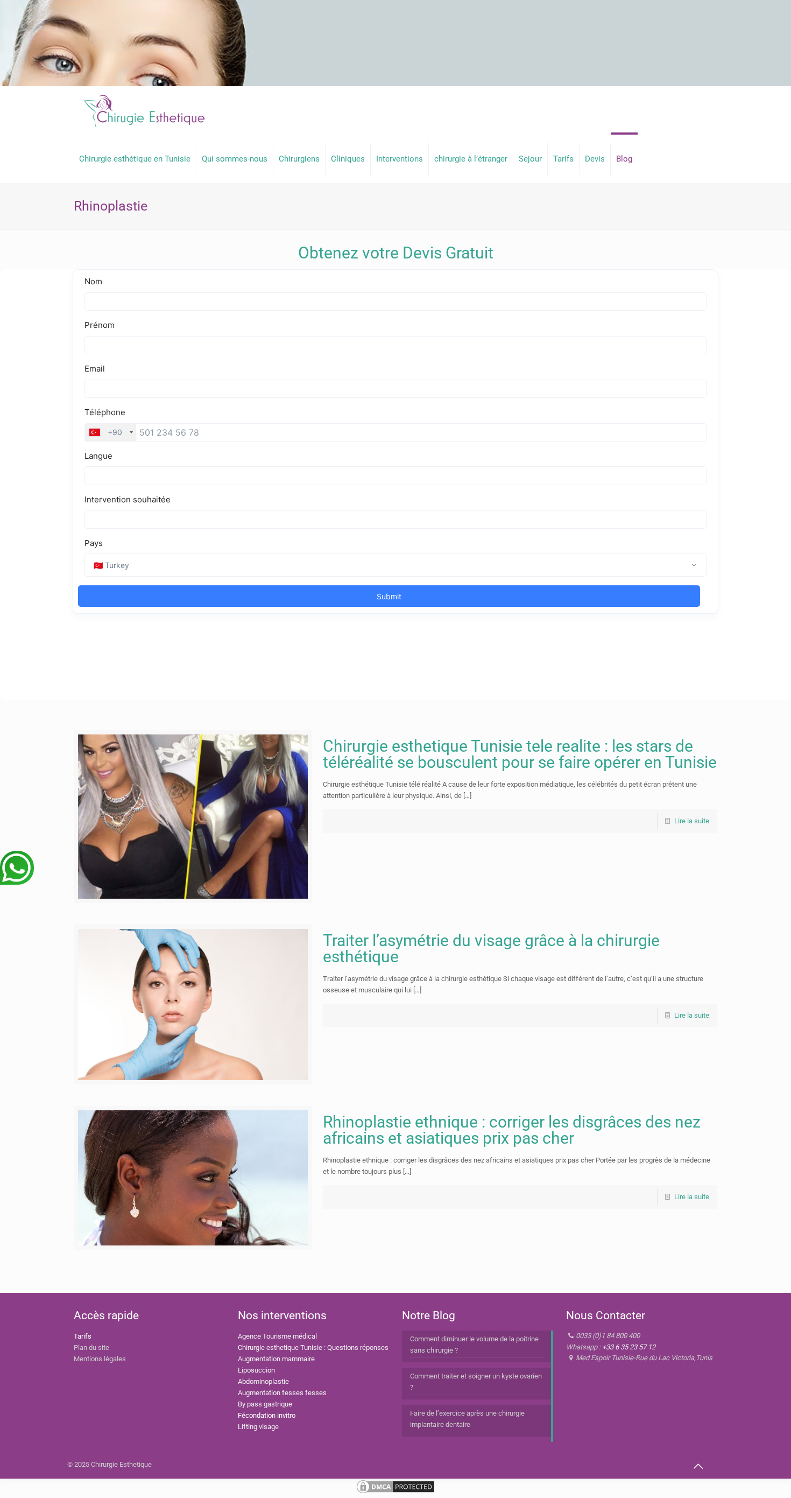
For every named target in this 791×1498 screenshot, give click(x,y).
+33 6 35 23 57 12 (628, 1347)
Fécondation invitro (266, 1415)
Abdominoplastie (263, 1381)
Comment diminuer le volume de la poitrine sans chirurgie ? (474, 1344)
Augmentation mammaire (276, 1359)
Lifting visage (258, 1427)
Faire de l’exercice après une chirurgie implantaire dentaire (467, 1419)
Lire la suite (691, 821)
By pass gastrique (265, 1404)
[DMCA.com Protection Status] (395, 1492)
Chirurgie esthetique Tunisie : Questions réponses (313, 1347)
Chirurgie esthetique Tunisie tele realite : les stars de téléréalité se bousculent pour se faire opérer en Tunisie (520, 754)
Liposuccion (256, 1370)
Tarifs (82, 1336)
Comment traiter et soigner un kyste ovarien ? (476, 1381)
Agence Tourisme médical (277, 1336)
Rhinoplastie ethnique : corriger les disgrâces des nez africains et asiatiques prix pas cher (512, 1129)
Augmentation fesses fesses (282, 1393)
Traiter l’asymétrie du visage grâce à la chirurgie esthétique (491, 948)
